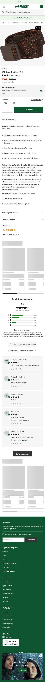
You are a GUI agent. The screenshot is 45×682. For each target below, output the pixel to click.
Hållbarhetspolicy (8, 620)
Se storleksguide (36, 99)
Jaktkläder (15, 22)
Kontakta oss (6, 582)
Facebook (7, 634)
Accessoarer (24, 22)
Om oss (5, 612)
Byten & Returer (7, 586)
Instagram (7, 637)
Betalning (5, 597)
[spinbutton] (7, 109)
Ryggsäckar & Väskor (9, 571)
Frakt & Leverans (8, 593)
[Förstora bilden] (22, 45)
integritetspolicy (25, 534)
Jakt (9, 22)
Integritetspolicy (8, 624)
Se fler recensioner (22, 454)
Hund (4, 555)
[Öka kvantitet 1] (10, 109)
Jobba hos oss (7, 616)
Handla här (22, 670)
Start (3, 22)
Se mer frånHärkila (10, 234)
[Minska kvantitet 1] (3, 109)
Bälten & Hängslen (34, 22)
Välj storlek (29, 110)
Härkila (4, 69)
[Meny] (3, 6)
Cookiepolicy (6, 627)
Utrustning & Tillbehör (9, 563)
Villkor (3, 93)
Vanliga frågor (7, 590)
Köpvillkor (6, 601)
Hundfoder (6, 567)
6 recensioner (14, 75)
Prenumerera (31, 540)
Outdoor (5, 552)
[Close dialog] (40, 655)
